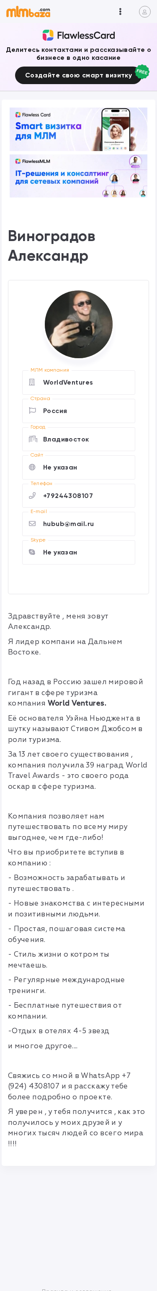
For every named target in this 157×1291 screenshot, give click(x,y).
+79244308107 (68, 496)
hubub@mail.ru (68, 524)
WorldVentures (68, 382)
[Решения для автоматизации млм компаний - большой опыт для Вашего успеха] (79, 129)
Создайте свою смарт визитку (78, 75)
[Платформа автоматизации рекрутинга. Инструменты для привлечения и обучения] (79, 176)
